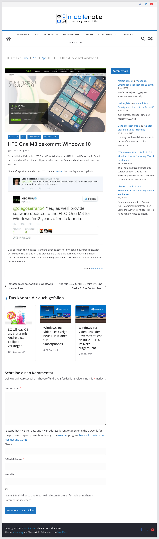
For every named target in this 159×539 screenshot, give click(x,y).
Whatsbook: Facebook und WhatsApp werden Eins (31, 286)
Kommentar (13, 388)
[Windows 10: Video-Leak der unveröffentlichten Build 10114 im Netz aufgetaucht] (90, 307)
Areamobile (97, 268)
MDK (27, 150)
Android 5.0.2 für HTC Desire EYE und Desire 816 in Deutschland (80, 286)
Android (22, 34)
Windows (49, 34)
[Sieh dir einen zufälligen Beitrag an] (150, 38)
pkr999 (121, 186)
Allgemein (13, 137)
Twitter (59, 171)
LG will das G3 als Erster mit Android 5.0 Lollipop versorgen (18, 337)
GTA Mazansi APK (127, 152)
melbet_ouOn (125, 80)
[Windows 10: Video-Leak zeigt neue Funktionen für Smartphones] (55, 307)
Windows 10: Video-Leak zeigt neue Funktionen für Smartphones (55, 336)
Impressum (75, 42)
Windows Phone (50, 137)
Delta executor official (129, 125)
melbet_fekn (124, 103)
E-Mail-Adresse (14, 459)
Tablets (88, 34)
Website (9, 474)
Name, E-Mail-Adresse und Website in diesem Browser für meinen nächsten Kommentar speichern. (49, 498)
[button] (28, 34)
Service (127, 34)
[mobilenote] (8, 38)
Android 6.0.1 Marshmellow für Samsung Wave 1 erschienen (136, 156)
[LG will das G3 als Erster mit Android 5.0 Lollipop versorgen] (20, 307)
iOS (37, 34)
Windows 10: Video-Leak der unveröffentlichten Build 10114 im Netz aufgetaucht (90, 338)
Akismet (63, 435)
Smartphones (71, 34)
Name (9, 444)
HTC (23, 137)
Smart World (106, 34)
